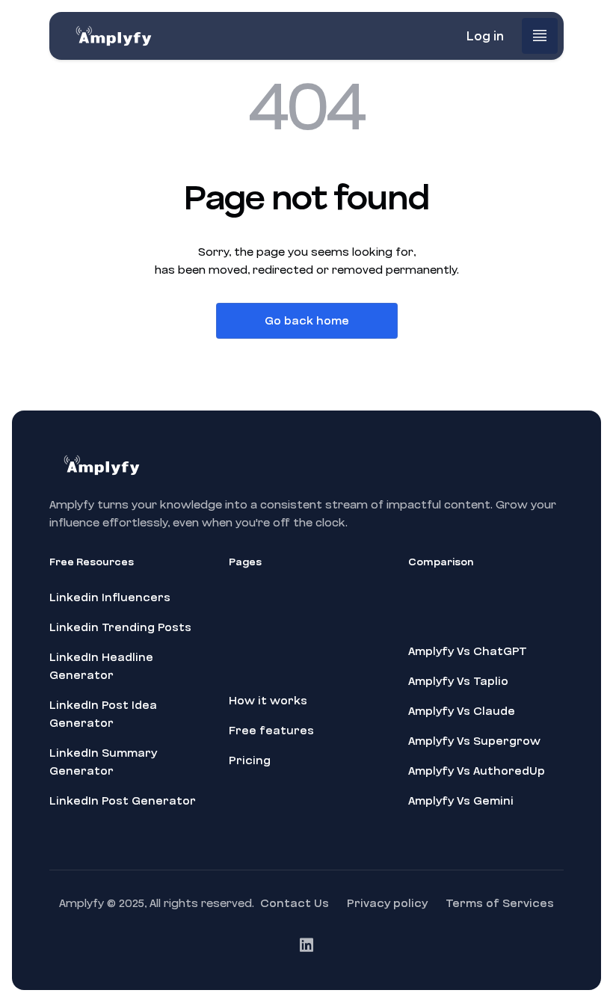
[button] (540, 36)
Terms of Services (500, 903)
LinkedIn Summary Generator (103, 762)
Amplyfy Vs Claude (461, 711)
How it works (268, 700)
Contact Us (294, 903)
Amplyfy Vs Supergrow (474, 741)
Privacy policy (387, 903)
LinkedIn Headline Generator (101, 666)
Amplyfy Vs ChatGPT (467, 651)
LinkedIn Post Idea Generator (103, 714)
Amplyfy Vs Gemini (461, 801)
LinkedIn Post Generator (122, 801)
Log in (485, 36)
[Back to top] (586, 987)
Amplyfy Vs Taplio (458, 681)
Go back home (307, 321)
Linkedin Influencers (109, 597)
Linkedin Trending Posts (120, 627)
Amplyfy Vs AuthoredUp (476, 771)
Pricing (250, 760)
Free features (271, 730)
